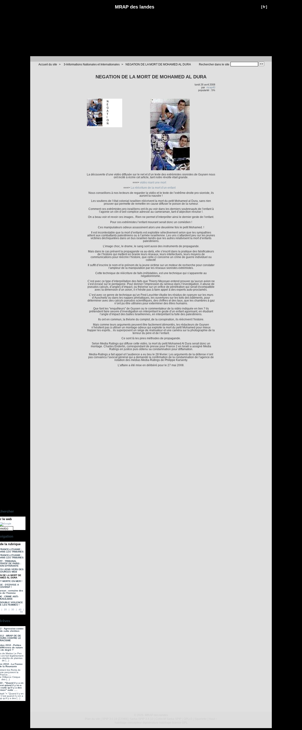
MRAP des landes (134, 6)
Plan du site (92, 719)
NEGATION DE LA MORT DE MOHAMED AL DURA (158, 64)
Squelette (200, 719)
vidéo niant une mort (153, 182)
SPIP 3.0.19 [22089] (115, 719)
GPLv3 (188, 719)
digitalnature (151, 722)
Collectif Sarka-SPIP (168, 719)
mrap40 (210, 87)
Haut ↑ (213, 719)
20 (5, 609)
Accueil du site (47, 64)
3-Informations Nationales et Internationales (92, 64)
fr (264, 7)
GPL (185, 722)
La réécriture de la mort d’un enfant (153, 187)
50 (21, 612)
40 (20, 609)
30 (12, 609)
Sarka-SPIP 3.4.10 (141, 719)
